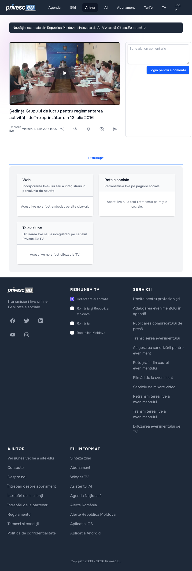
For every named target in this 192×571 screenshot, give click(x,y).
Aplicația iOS (81, 523)
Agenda (54, 7)
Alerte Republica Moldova (93, 514)
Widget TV (79, 476)
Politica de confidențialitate (31, 533)
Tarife (148, 7)
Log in (178, 7)
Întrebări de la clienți (25, 495)
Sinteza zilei (80, 458)
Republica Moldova (91, 333)
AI (106, 7)
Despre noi (16, 476)
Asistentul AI (81, 486)
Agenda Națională (86, 495)
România (83, 323)
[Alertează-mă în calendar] (88, 129)
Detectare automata (92, 299)
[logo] (20, 290)
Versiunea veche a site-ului (30, 458)
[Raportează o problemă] (101, 129)
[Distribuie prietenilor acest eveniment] (62, 129)
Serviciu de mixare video (154, 386)
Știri (73, 7)
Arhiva (90, 7)
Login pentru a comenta (167, 70)
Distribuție (96, 158)
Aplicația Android (85, 533)
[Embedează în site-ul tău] (75, 129)
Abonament (126, 7)
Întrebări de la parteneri (27, 505)
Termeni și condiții (23, 523)
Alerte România (83, 505)
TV (164, 7)
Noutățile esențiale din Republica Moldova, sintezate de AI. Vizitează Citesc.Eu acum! (79, 28)
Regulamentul (19, 514)
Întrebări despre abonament (31, 486)
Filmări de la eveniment (153, 377)
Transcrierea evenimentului (156, 338)
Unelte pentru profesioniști (156, 298)
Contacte (15, 467)
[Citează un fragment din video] (115, 129)
